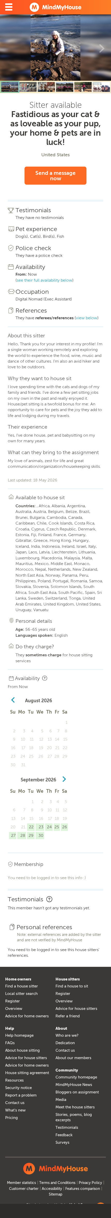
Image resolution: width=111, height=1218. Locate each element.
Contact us (15, 1102)
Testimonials (67, 1127)
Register (12, 1001)
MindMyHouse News (74, 1084)
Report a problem (21, 1095)
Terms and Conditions (57, 1183)
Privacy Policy (90, 1183)
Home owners (18, 979)
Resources (14, 1080)
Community (67, 1070)
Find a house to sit (72, 986)
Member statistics (21, 1183)
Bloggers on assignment (77, 1092)
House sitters (68, 979)
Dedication (65, 1043)
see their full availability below (44, 280)
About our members (73, 1058)
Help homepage (19, 1035)
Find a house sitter (21, 986)
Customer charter (23, 1189)
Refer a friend (68, 1016)
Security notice (18, 1087)
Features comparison (82, 1189)
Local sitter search (21, 993)
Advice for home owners (27, 1016)
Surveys (62, 1142)
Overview (13, 1008)
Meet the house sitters (75, 1107)
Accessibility (52, 1189)
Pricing (11, 1117)
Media (61, 1099)
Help (9, 1028)
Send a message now (55, 176)
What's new (15, 1110)
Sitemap (55, 1194)
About (61, 1028)
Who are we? (67, 1035)
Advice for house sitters (76, 1008)
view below (86, 317)
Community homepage (76, 1077)
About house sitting (22, 1050)
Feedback (64, 1135)
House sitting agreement (27, 1072)
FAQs (10, 1043)
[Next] (102, 47)
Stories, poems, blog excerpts (74, 1117)
